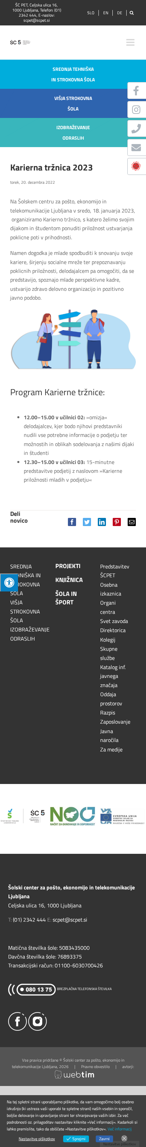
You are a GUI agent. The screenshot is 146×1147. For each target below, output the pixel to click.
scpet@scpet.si (36, 20)
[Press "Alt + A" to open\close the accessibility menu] (9, 582)
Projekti (67, 565)
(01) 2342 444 (29, 919)
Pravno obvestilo (95, 1066)
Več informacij (120, 1129)
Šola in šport (66, 598)
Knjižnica (69, 579)
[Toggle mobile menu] (131, 42)
